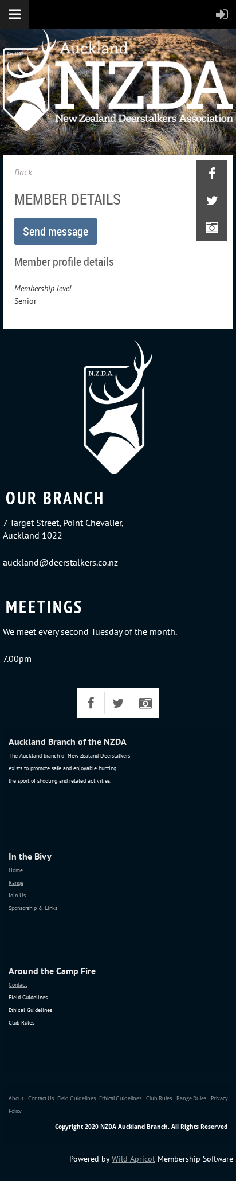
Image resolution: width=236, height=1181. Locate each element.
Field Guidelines (76, 1098)
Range (16, 882)
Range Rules (191, 1098)
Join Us (17, 895)
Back (23, 172)
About (16, 1098)
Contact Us (41, 1098)
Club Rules (159, 1098)
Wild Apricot (133, 1158)
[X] (211, 200)
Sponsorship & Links (33, 908)
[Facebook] (211, 173)
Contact (18, 984)
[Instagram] (211, 227)
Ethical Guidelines (121, 1098)
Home (16, 870)
